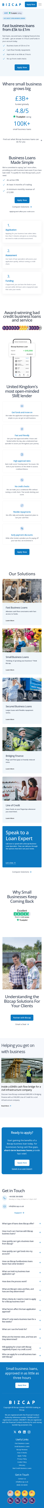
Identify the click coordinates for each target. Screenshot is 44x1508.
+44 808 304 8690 (16, 1196)
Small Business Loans (22, 1446)
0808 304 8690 (22, 1485)
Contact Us (22, 1479)
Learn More (10, 620)
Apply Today (22, 1456)
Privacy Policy (22, 1459)
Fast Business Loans (22, 1443)
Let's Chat (9, 863)
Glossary (22, 1465)
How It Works (22, 1453)
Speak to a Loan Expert (22, 1169)
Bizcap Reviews (22, 1449)
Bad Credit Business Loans (22, 1468)
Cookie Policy (22, 1462)
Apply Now (22, 1385)
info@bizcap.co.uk (16, 1206)
